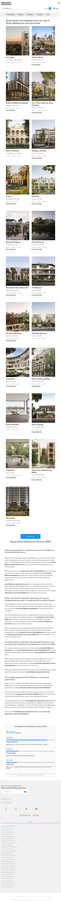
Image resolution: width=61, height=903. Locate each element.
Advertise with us (21, 896)
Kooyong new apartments (7, 876)
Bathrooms (30, 14)
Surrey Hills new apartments (8, 863)
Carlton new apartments (7, 853)
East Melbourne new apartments (9, 847)
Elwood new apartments (7, 857)
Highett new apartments (7, 887)
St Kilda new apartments (7, 880)
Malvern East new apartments (8, 855)
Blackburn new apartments (8, 840)
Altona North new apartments (8, 870)
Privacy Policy (32, 896)
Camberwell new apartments (8, 826)
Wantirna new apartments (7, 872)
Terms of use (41, 896)
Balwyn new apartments (7, 878)
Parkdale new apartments (7, 861)
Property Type (10, 14)
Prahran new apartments (7, 834)
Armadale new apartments (7, 836)
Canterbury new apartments (8, 842)
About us (12, 896)
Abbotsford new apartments (8, 866)
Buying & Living (6, 799)
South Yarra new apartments (8, 851)
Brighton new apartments (7, 838)
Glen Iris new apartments (7, 832)
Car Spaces (40, 14)
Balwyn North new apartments (9, 868)
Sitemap (48, 896)
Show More (30, 536)
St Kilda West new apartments (8, 885)
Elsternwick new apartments (8, 859)
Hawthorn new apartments (8, 828)
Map (57, 8)
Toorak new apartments (7, 844)
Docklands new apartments (8, 874)
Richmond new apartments (8, 882)
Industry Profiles (6, 802)
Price (48, 14)
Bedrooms (20, 14)
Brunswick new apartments (8, 849)
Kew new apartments (6, 830)
